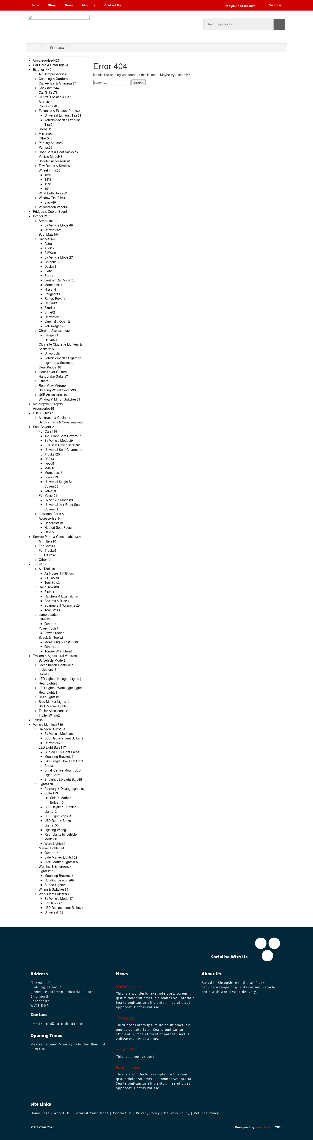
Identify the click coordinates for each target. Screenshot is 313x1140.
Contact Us (112, 5)
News (69, 5)
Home (34, 5)
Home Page (40, 1113)
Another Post (127, 1049)
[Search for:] (112, 82)
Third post (125, 1018)
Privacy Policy (148, 1113)
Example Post (127, 1067)
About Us (88, 5)
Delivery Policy (176, 1113)
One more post (129, 986)
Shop (52, 5)
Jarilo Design (264, 1127)
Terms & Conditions (91, 1113)
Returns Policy (206, 1113)
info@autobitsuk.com (64, 1023)
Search (279, 24)
